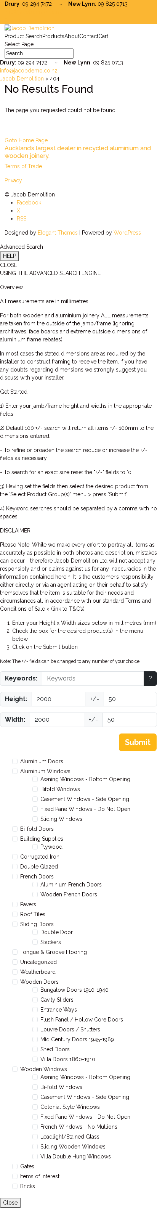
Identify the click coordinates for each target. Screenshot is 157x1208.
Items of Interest (39, 1176)
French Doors (37, 876)
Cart (103, 36)
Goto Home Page (26, 140)
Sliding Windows (61, 819)
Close (10, 1203)
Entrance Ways (58, 1010)
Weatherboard (38, 972)
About (71, 36)
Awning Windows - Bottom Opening (85, 779)
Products (53, 36)
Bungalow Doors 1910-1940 (74, 990)
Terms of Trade (23, 166)
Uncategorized (38, 962)
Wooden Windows (43, 1069)
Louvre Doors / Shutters (70, 1029)
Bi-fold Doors (37, 829)
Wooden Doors (39, 982)
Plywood (51, 847)
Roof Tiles (32, 914)
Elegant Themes (58, 233)
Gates (27, 1166)
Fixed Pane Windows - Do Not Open (85, 809)
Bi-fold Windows (61, 1087)
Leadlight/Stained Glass (69, 1137)
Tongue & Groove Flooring (53, 952)
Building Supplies (41, 839)
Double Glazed (39, 867)
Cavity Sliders (57, 1000)
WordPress (127, 233)
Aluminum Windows (45, 771)
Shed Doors (55, 1049)
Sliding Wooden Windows (73, 1147)
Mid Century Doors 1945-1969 (77, 1039)
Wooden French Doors (68, 894)
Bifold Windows (60, 789)
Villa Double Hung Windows (75, 1156)
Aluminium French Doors (71, 884)
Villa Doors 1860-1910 (67, 1059)
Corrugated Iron (39, 857)
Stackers (50, 942)
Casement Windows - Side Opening (84, 799)
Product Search (23, 36)
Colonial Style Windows (70, 1107)
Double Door (56, 932)
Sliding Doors (37, 924)
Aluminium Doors (41, 761)
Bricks (27, 1186)
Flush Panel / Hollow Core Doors (81, 1020)
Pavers (28, 904)
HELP (9, 256)
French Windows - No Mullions (78, 1127)
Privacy (13, 180)
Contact (88, 36)
